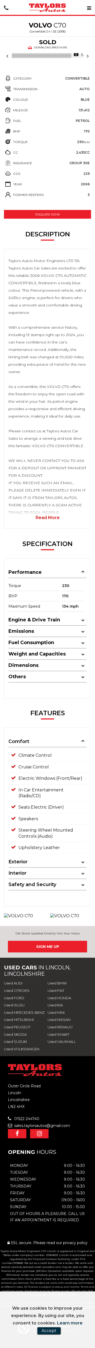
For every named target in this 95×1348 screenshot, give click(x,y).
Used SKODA (15, 1034)
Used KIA (55, 1005)
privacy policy (75, 1242)
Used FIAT (56, 990)
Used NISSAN (59, 1019)
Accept (48, 1330)
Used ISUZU (14, 1005)
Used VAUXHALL (62, 1041)
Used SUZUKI (15, 1041)
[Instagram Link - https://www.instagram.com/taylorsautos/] (39, 1133)
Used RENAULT (60, 1027)
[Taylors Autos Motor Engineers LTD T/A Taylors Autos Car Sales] (47, 7)
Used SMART (58, 1034)
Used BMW (57, 983)
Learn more (70, 1323)
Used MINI (56, 1012)
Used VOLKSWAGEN (21, 1049)
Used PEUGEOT (17, 1027)
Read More (48, 517)
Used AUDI (13, 983)
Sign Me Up (47, 946)
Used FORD (14, 998)
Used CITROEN (16, 990)
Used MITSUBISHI (19, 1019)
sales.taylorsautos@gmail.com (41, 1125)
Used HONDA (59, 998)
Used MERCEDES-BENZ (24, 1012)
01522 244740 (26, 1118)
